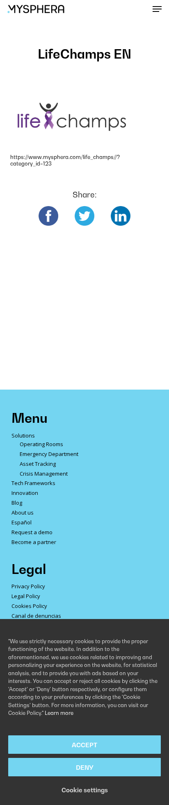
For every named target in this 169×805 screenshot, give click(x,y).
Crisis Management (44, 473)
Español (21, 522)
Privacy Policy (28, 586)
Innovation (24, 493)
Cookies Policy (29, 606)
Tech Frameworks (33, 483)
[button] (157, 9)
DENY (85, 767)
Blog (16, 502)
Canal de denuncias (36, 615)
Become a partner (33, 542)
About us (22, 512)
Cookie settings (85, 790)
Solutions (23, 435)
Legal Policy (25, 596)
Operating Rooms (41, 444)
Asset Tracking (38, 463)
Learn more (59, 713)
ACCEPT (84, 744)
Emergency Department (49, 454)
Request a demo (32, 532)
